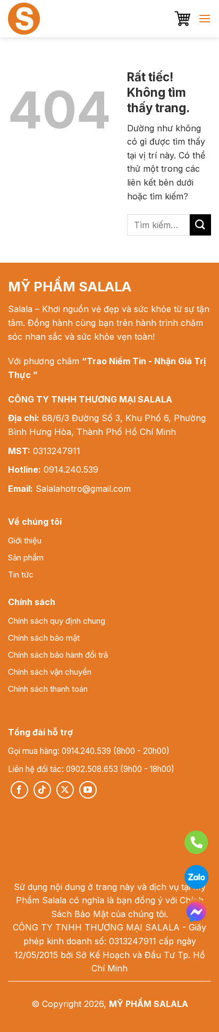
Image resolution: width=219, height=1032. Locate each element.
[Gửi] (200, 224)
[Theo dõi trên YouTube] (88, 790)
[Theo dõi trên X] (65, 790)
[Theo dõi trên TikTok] (42, 790)
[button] (182, 18)
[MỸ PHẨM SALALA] (48, 18)
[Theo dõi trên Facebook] (19, 790)
